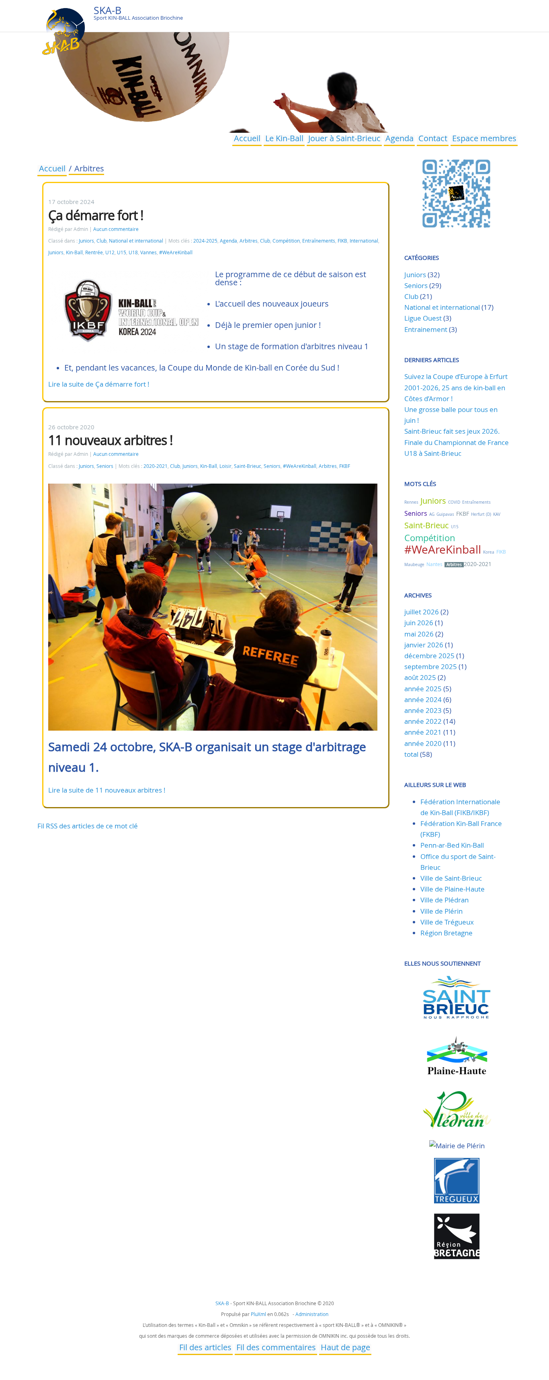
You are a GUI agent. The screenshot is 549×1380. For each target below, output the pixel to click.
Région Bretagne (446, 932)
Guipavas (445, 514)
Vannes (148, 252)
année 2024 (423, 699)
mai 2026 (419, 634)
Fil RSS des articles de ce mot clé (87, 825)
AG (431, 514)
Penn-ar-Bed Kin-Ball (452, 845)
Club (101, 241)
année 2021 (423, 732)
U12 (110, 252)
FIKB (342, 241)
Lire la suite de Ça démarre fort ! (99, 384)
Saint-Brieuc (247, 466)
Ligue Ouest (423, 318)
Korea (488, 552)
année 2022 (423, 721)
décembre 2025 (429, 655)
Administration (311, 1314)
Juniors (86, 241)
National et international (136, 241)
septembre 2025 (430, 666)
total (412, 754)
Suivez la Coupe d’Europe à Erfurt (456, 376)
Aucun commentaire (116, 229)
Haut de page (345, 1348)
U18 (133, 252)
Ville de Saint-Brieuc (451, 878)
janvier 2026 (423, 644)
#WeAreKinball (176, 252)
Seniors (104, 466)
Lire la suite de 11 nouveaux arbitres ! (107, 790)
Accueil (247, 139)
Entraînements (318, 241)
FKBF (344, 466)
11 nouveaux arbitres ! (110, 440)
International (364, 241)
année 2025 (423, 688)
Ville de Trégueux (447, 922)
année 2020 (423, 743)
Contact (432, 139)
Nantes (434, 564)
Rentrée (94, 252)
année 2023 (423, 710)
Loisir (225, 466)
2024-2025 (205, 241)
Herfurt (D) (481, 514)
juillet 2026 (421, 611)
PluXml (258, 1314)
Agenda (399, 139)
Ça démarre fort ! (95, 215)
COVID (454, 502)
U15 (121, 252)
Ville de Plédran (444, 899)
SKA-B (107, 10)
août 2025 (420, 677)
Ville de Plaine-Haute (452, 889)
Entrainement (425, 329)
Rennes (411, 502)
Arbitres (249, 241)
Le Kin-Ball (284, 139)
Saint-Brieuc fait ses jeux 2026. (452, 431)
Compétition (286, 241)
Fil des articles (205, 1348)
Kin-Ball (74, 252)
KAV (496, 514)
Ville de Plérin (441, 911)
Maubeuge (414, 564)
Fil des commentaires (276, 1348)
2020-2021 (155, 466)
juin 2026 (418, 622)
